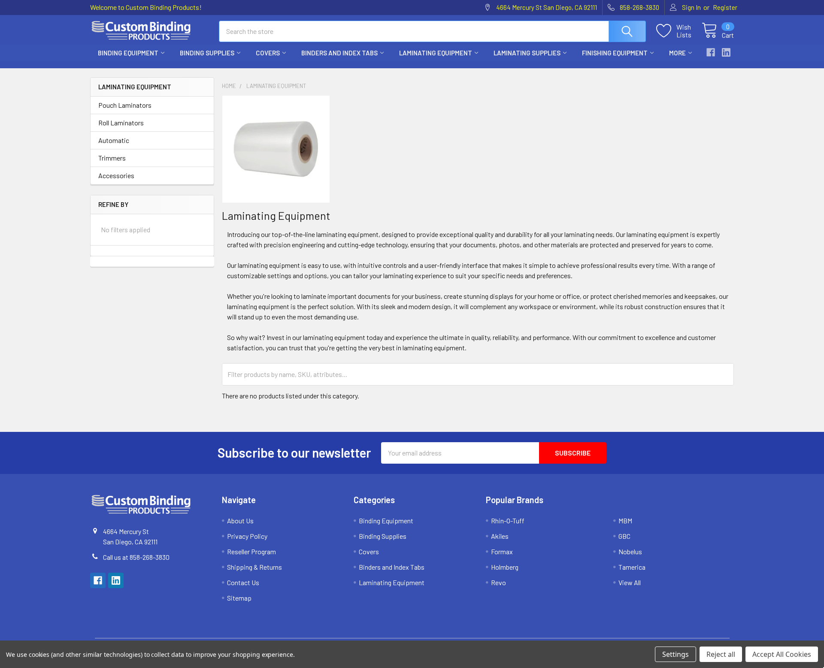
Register (725, 7)
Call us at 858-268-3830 (136, 557)
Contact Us (243, 582)
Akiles (500, 536)
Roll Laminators (121, 122)
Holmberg (504, 567)
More (677, 53)
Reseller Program (251, 551)
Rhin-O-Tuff (507, 520)
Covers (268, 53)
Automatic (113, 140)
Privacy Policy (247, 536)
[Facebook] (710, 52)
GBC (624, 536)
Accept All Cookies (781, 654)
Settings (675, 654)
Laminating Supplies (527, 53)
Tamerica (631, 567)
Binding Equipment (128, 53)
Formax (502, 551)
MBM (625, 520)
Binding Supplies (207, 53)
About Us (240, 520)
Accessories (116, 175)
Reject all (720, 654)
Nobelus (630, 551)
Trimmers (112, 158)
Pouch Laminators (124, 105)
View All (629, 582)
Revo (498, 582)
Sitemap (239, 598)
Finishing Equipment (615, 53)
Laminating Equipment (435, 53)
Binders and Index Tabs (339, 53)
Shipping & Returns (254, 567)
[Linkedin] (726, 52)
